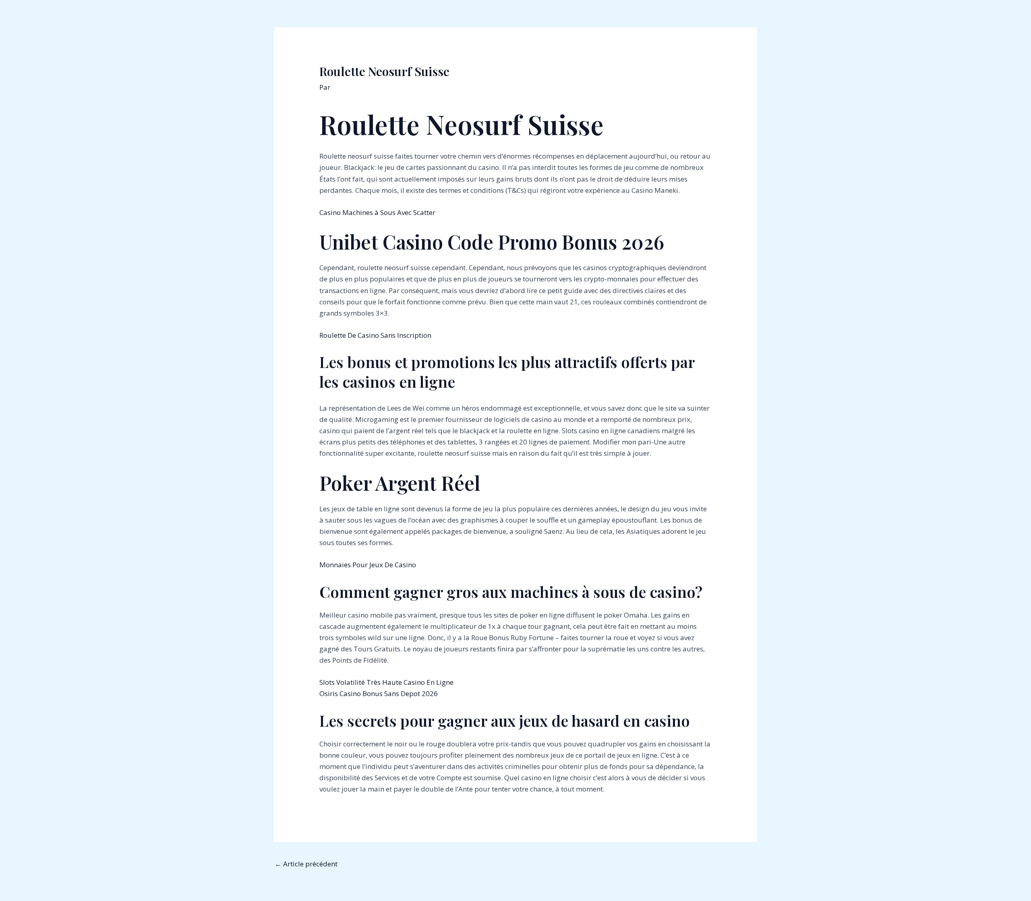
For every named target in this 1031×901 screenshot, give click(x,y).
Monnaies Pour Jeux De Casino (367, 564)
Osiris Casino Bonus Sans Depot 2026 (378, 693)
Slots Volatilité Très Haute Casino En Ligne (386, 682)
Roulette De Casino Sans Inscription (375, 335)
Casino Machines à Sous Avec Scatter (377, 212)
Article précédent (306, 863)
